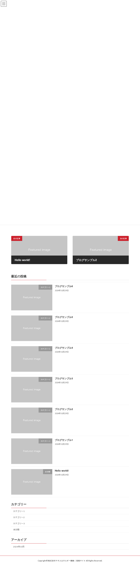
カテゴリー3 (19, 523)
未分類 (16, 529)
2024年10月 (18, 546)
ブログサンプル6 (64, 286)
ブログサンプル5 (64, 316)
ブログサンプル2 (64, 409)
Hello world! (62, 470)
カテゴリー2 (19, 517)
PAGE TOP (133, 545)
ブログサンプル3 (64, 378)
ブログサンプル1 (64, 439)
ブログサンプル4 (64, 347)
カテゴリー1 (19, 511)
